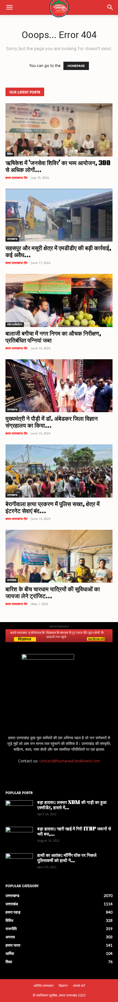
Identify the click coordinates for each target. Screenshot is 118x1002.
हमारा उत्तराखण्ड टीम (16, 177)
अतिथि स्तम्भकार (43, 985)
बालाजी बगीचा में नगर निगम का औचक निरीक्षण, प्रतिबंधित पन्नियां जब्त (53, 337)
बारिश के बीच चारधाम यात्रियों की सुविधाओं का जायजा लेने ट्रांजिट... (52, 593)
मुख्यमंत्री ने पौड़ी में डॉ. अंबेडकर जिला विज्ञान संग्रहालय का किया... (51, 422)
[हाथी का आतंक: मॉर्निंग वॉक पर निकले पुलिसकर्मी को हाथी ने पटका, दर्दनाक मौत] (19, 863)
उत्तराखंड (11, 580)
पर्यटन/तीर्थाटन (14, 324)
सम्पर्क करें (79, 985)
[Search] (110, 7)
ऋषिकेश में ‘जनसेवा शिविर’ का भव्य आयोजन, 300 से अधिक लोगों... (58, 166)
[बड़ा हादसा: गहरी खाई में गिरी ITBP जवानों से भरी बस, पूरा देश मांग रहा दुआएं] (19, 836)
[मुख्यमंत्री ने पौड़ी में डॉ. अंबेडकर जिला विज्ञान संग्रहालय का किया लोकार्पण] (59, 385)
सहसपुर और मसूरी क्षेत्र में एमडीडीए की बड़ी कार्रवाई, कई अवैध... (58, 252)
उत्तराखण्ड (12, 239)
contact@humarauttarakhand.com (69, 760)
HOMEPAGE (76, 66)
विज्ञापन (63, 985)
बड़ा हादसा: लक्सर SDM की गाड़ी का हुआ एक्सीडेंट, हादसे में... (71, 805)
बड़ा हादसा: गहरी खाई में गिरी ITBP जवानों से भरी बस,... (74, 831)
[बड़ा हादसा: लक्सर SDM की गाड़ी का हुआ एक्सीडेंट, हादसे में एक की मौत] (19, 810)
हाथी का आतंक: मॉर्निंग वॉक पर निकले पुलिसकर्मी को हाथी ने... (67, 858)
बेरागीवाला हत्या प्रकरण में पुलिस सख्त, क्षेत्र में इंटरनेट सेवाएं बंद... (52, 508)
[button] (9, 7)
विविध (10, 154)
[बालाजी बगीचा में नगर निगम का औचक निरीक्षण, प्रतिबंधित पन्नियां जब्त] (59, 300)
